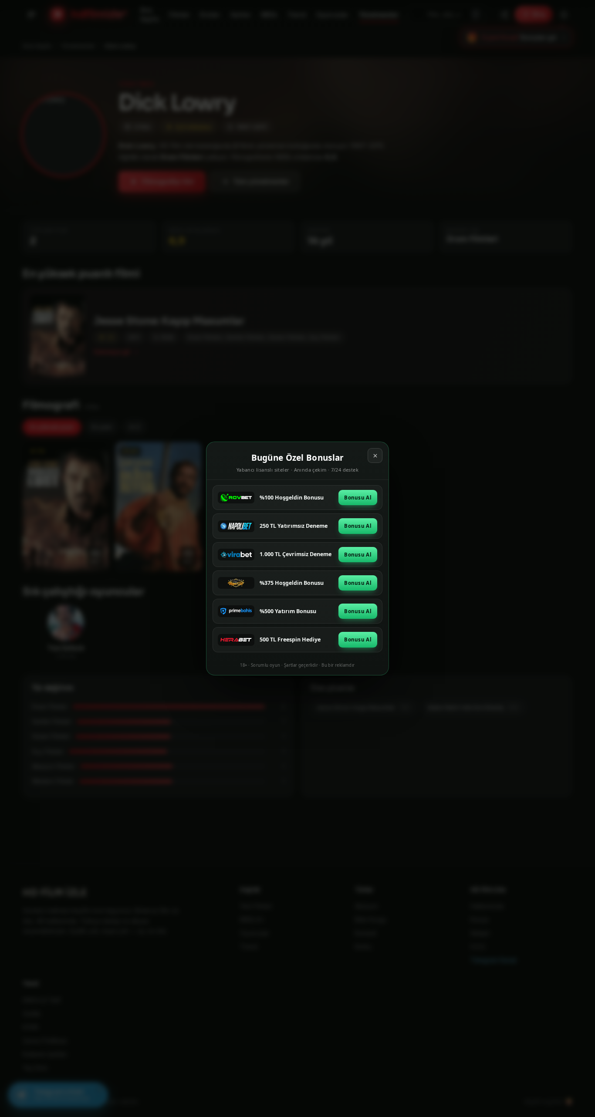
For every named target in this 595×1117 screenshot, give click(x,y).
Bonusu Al (358, 497)
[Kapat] (375, 455)
